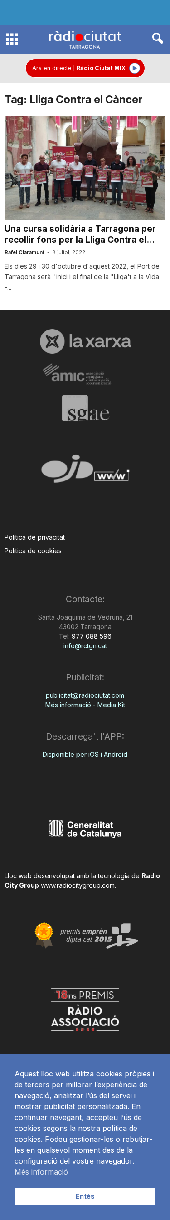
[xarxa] (85, 341)
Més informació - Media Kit (85, 705)
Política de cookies (33, 551)
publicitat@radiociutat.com (85, 695)
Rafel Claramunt (24, 252)
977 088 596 (91, 636)
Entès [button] (85, 1196)
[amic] (85, 374)
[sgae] (85, 408)
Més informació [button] (41, 1171)
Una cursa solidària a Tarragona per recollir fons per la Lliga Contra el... (80, 234)
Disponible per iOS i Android (85, 754)
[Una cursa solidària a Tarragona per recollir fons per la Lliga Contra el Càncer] (85, 168)
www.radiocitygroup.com (78, 885)
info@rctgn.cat (85, 646)
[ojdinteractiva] (85, 472)
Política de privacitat (35, 537)
